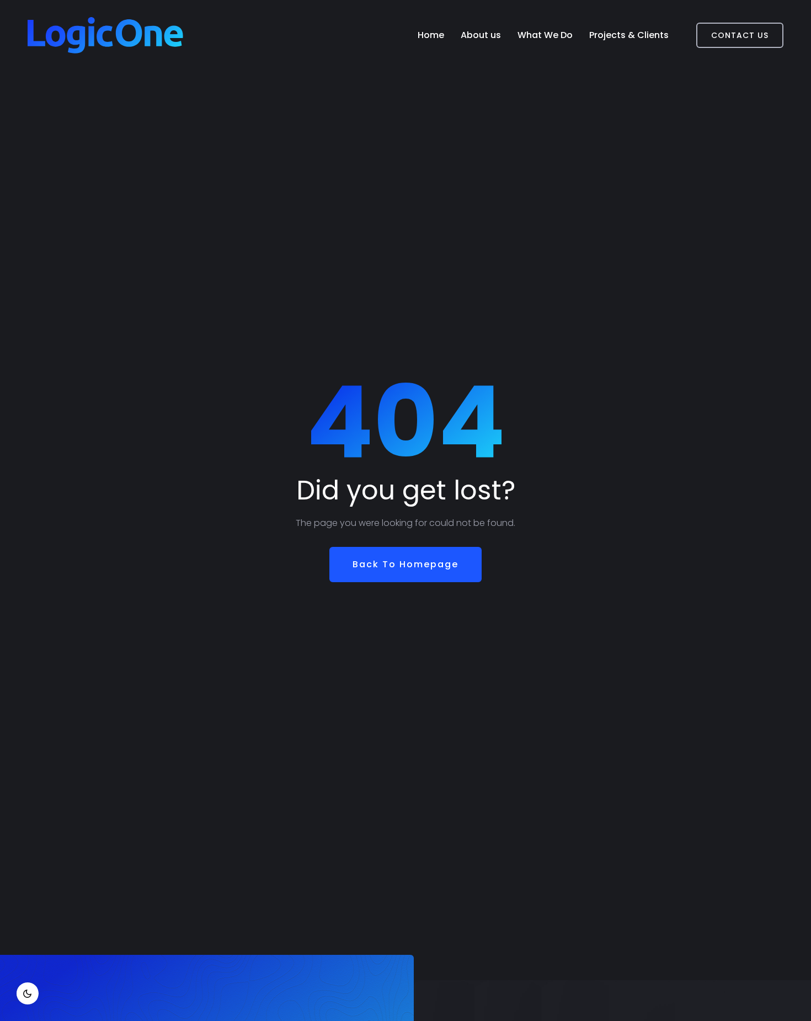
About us (481, 35)
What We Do (545, 35)
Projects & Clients (629, 35)
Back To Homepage (405, 564)
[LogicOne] (105, 35)
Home (431, 35)
